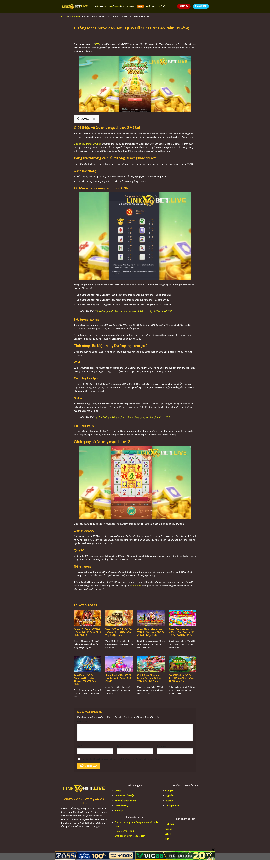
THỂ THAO (151, 6)
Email (120, 746)
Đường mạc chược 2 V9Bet (87, 143)
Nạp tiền (169, 795)
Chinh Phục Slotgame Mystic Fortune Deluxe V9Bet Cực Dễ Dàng (149, 678)
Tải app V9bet (172, 805)
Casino (168, 828)
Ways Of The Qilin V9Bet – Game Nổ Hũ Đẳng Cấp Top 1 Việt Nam (118, 632)
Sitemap (119, 810)
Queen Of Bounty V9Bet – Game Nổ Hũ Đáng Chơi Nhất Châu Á (87, 632)
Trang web (161, 746)
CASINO (131, 6)
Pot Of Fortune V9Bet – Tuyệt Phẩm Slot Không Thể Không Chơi (181, 678)
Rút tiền (169, 800)
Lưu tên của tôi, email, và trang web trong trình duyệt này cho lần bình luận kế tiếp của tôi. (121, 759)
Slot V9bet (75, 16)
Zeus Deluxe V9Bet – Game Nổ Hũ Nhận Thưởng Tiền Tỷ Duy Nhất (85, 680)
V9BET (64, 16)
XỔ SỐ (162, 6)
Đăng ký (169, 790)
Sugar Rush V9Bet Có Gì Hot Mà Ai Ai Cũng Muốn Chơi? (118, 678)
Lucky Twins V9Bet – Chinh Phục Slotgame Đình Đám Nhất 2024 (132, 417)
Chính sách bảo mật (124, 795)
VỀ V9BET (99, 6)
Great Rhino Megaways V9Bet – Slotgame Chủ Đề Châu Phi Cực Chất (151, 632)
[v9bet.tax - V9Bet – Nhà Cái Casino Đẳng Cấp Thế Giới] (75, 6)
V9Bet (98, 44)
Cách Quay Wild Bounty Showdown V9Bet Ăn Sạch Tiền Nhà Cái (132, 311)
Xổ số (168, 833)
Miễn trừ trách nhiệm (125, 800)
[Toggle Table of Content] (93, 119)
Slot (167, 838)
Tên (79, 746)
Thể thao (169, 823)
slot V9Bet (136, 585)
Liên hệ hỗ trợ (121, 805)
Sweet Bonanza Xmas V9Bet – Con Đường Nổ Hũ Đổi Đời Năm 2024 (181, 632)
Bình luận (82, 721)
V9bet (118, 790)
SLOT (140, 6)
